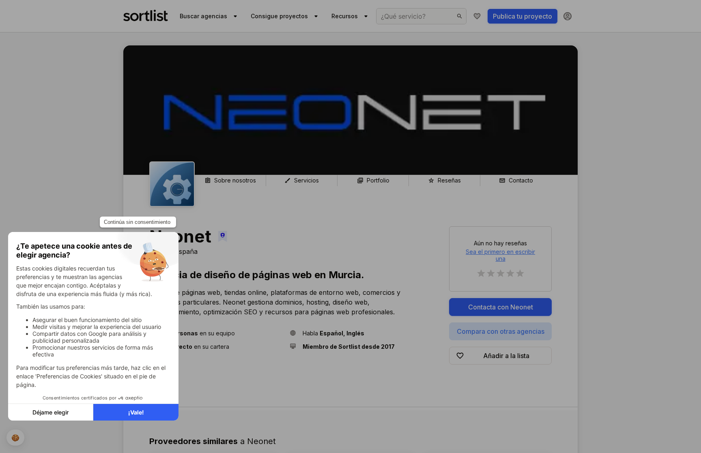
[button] (216, 333)
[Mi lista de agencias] (477, 16)
